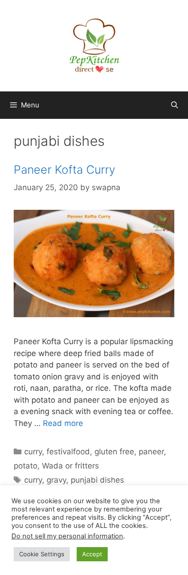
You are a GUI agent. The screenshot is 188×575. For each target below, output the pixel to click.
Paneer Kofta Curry (64, 169)
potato (25, 465)
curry (33, 451)
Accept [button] (92, 554)
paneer (151, 451)
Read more (63, 423)
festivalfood (68, 451)
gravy (56, 479)
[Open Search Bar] (174, 105)
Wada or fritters (70, 465)
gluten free (114, 451)
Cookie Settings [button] (41, 554)
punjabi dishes (97, 479)
